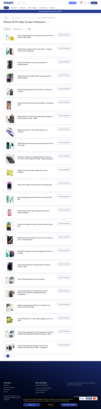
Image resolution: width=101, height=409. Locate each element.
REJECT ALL (32, 405)
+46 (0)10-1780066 (46, 388)
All (7, 7)
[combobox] (46, 2)
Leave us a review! (40, 392)
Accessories (22, 7)
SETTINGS (50, 405)
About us (6, 391)
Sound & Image (43, 7)
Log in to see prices (64, 35)
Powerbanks (52, 7)
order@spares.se (43, 390)
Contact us (6, 385)
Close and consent (69, 405)
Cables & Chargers (32, 7)
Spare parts (14, 7)
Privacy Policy (65, 401)
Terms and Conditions (9, 387)
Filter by (8, 29)
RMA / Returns (7, 389)
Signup (94, 3)
